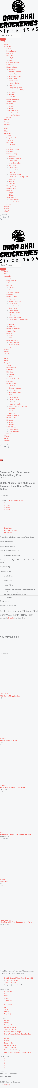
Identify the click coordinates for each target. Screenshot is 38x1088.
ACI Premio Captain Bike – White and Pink (15, 834)
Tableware (12, 92)
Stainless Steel (11, 101)
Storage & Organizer (15, 87)
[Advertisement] (19, 520)
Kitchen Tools (13, 74)
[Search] (3, 39)
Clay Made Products (12, 62)
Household (9, 65)
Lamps (11, 106)
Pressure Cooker (14, 83)
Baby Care (12, 58)
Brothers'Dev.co (6, 1084)
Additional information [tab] (11, 530)
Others (8, 117)
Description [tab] (7, 528)
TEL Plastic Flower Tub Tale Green (12, 787)
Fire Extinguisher (14, 113)
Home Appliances (5, 920)
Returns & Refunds (10, 1027)
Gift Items (9, 53)
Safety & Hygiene (12, 110)
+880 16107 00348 (10, 982)
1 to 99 (8, 49)
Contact (6, 122)
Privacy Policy (8, 1025)
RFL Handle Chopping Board (11, 696)
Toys (10, 60)
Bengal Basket (11, 51)
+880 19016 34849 (12, 980)
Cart (5, 993)
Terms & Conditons (10, 1029)
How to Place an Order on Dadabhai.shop (17, 1034)
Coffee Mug (4, 881)
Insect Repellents (14, 115)
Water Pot (12, 97)
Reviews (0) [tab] (8, 532)
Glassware (12, 69)
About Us (7, 124)
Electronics (10, 103)
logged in (11, 618)
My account (8, 991)
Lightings (11, 108)
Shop (6, 44)
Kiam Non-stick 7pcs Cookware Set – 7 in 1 (16, 922)
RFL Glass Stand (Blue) (8, 740)
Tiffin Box (11, 94)
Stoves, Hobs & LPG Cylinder (18, 90)
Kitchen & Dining (11, 67)
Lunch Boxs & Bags (15, 76)
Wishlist (6, 120)
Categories (7, 46)
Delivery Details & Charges (13, 1032)
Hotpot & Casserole (15, 72)
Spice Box (12, 85)
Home (6, 42)
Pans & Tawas (13, 81)
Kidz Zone (9, 55)
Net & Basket (13, 78)
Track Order (8, 1000)
